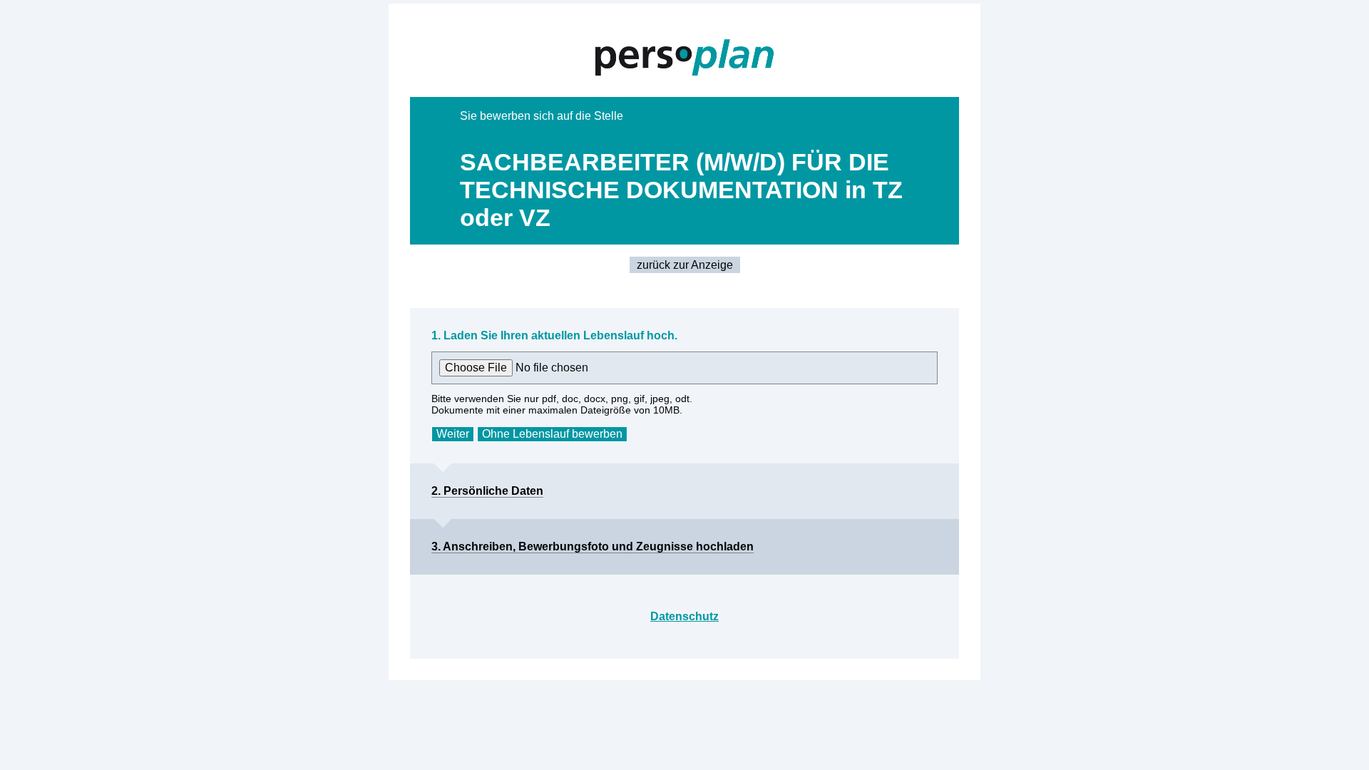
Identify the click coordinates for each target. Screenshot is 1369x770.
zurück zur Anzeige (685, 265)
